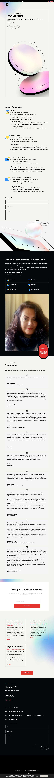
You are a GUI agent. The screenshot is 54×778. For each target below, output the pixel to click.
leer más (8, 639)
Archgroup (8, 699)
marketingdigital (20, 624)
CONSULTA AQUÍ (13, 27)
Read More (27, 672)
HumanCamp (9, 700)
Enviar (44, 224)
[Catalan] (49, 1)
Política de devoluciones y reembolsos (31, 770)
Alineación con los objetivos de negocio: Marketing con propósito (15, 621)
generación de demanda (12, 624)
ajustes (37, 776)
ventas (11, 625)
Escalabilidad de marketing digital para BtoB (15, 647)
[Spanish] (52, 1)
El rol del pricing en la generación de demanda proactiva (38, 621)
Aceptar (44, 775)
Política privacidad (17, 770)
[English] (50, 1)
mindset (8, 625)
